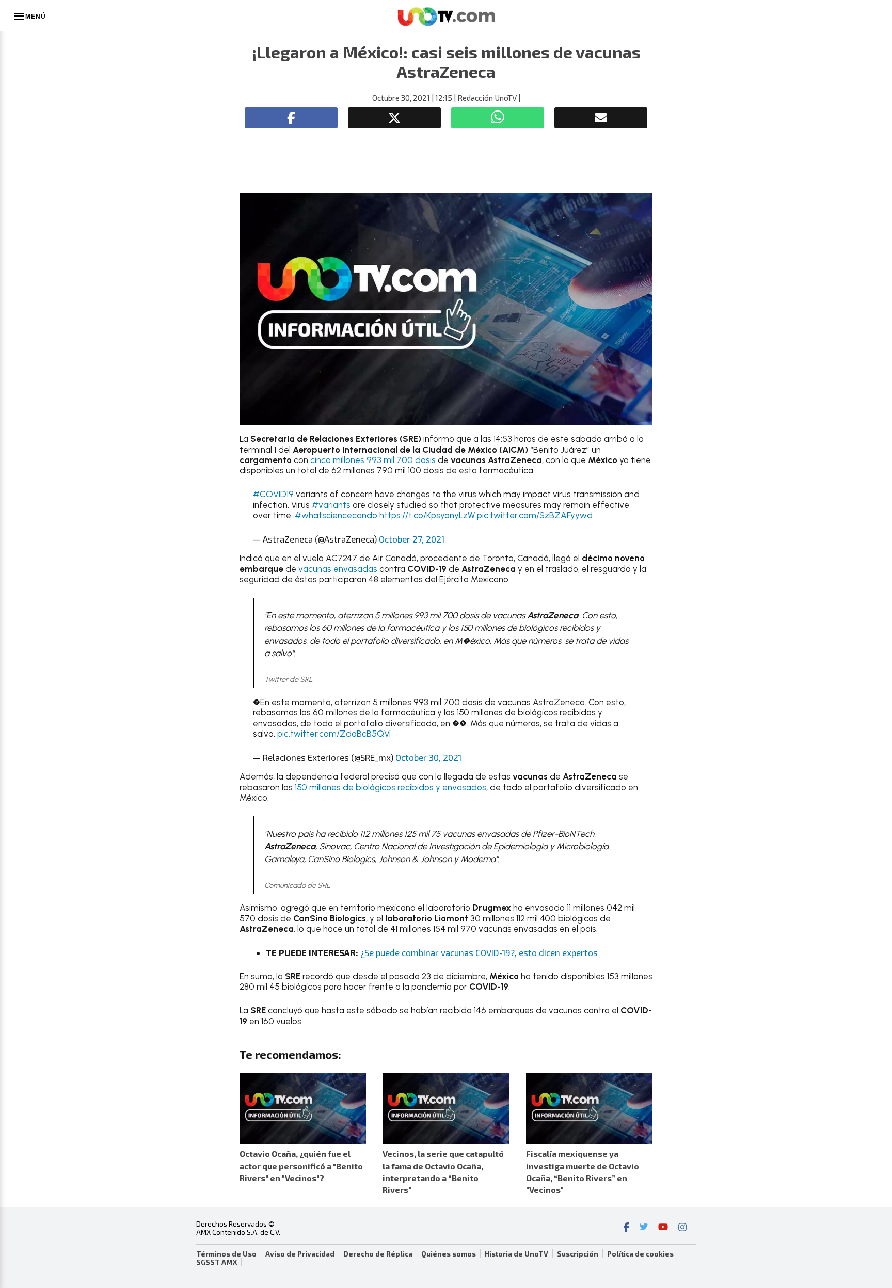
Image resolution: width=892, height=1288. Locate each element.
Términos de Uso (226, 1254)
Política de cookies (640, 1254)
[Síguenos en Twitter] (643, 1228)
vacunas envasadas (337, 569)
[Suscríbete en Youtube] (663, 1228)
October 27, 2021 (411, 539)
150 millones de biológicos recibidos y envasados (390, 787)
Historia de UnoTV (516, 1254)
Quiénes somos (448, 1254)
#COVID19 (273, 494)
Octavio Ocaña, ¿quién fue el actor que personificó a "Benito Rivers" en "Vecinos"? (301, 1165)
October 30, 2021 (428, 757)
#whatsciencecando (336, 515)
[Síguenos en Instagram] (682, 1228)
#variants (331, 505)
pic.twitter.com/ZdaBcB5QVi (334, 733)
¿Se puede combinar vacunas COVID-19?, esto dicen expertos (478, 952)
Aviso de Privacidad (299, 1254)
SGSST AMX (216, 1262)
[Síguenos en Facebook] (626, 1228)
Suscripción (577, 1254)
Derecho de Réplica (377, 1254)
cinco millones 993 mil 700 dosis (374, 460)
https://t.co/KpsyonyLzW (427, 515)
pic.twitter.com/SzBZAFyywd (535, 515)
